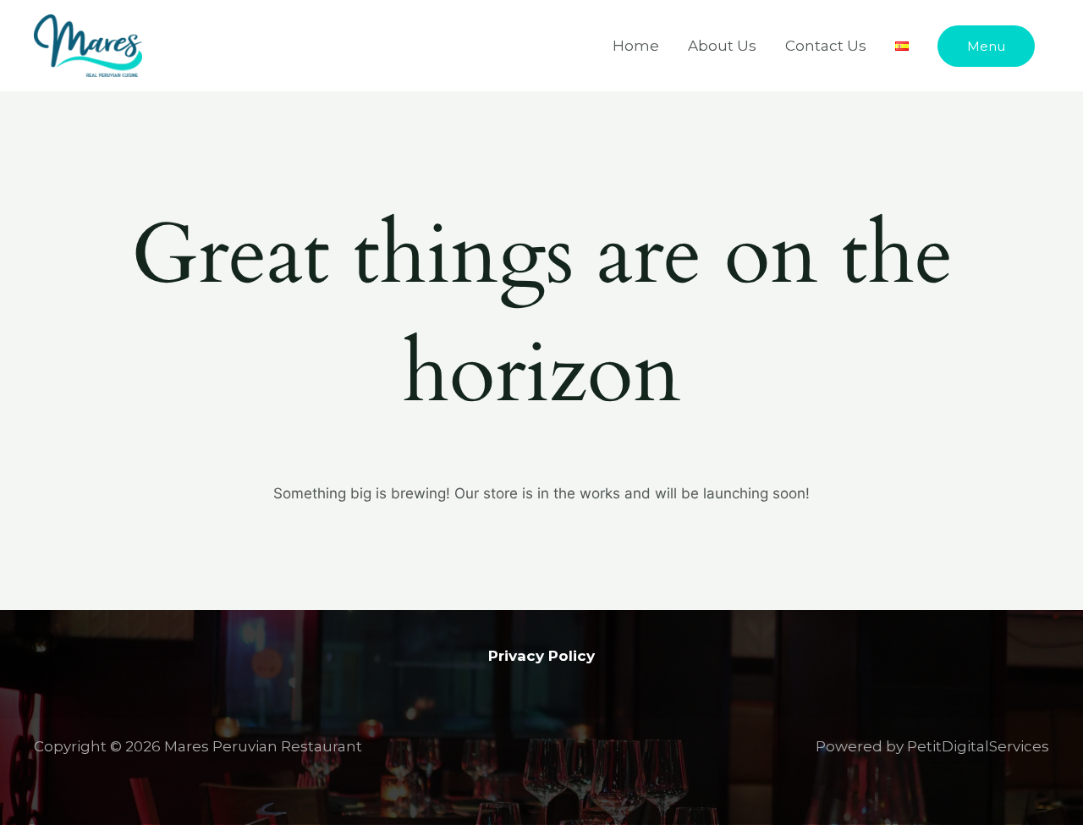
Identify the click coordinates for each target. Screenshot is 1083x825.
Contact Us (825, 45)
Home (636, 45)
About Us (722, 45)
